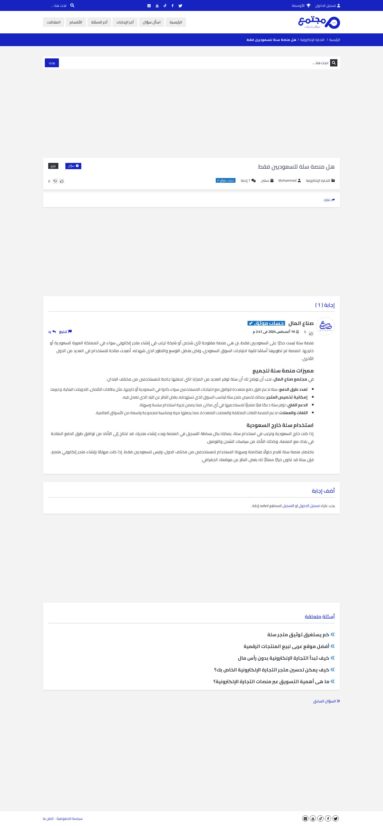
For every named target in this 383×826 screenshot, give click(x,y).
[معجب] (61, 181)
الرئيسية (176, 22)
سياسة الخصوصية (70, 818)
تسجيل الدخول (325, 5)
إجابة (245, 180)
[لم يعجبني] (55, 181)
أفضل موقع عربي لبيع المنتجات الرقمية (286, 646)
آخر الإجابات (125, 22)
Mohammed (287, 180)
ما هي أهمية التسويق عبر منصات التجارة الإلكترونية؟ (271, 681)
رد (49, 331)
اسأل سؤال (151, 22)
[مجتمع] (319, 22)
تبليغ (53, 166)
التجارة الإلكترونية (312, 39)
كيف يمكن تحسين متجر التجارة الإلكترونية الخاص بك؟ (271, 669)
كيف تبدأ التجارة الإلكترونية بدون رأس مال (283, 658)
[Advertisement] (191, 113)
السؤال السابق (325, 701)
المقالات (53, 22)
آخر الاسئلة (99, 22)
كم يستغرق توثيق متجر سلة (298, 634)
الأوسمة (298, 5)
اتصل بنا (48, 818)
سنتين (265, 180)
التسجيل (288, 505)
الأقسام (76, 22)
